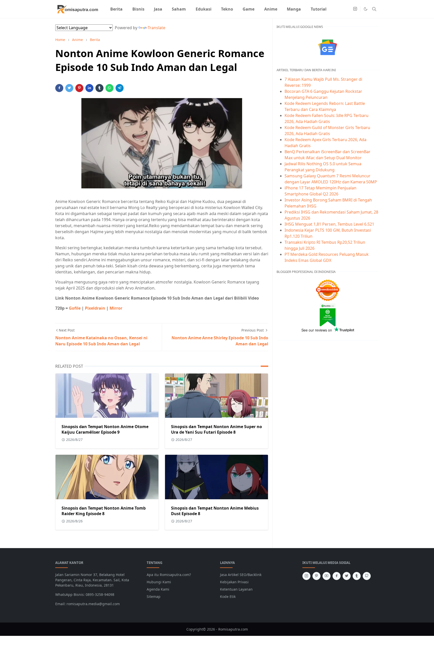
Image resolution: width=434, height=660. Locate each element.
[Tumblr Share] (99, 88)
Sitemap (153, 596)
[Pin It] (79, 88)
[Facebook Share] (59, 88)
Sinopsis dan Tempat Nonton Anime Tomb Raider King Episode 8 (104, 510)
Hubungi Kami (159, 582)
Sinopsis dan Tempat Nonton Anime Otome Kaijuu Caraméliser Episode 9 (105, 429)
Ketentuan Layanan (236, 589)
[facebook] (337, 576)
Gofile (75, 308)
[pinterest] (316, 576)
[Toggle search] (374, 9)
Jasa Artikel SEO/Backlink (240, 574)
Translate (156, 27)
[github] (367, 576)
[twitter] (347, 576)
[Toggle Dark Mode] (365, 9)
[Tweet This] (69, 88)
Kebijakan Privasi (234, 582)
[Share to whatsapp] (109, 88)
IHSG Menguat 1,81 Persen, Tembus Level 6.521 (329, 224)
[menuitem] (116, 9)
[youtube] (326, 576)
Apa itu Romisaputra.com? (169, 574)
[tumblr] (357, 576)
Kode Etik (228, 596)
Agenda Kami (158, 589)
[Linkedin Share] (89, 88)
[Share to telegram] (120, 88)
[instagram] (355, 9)
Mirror (116, 308)
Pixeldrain (95, 308)
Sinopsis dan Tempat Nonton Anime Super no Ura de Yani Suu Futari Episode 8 (216, 429)
